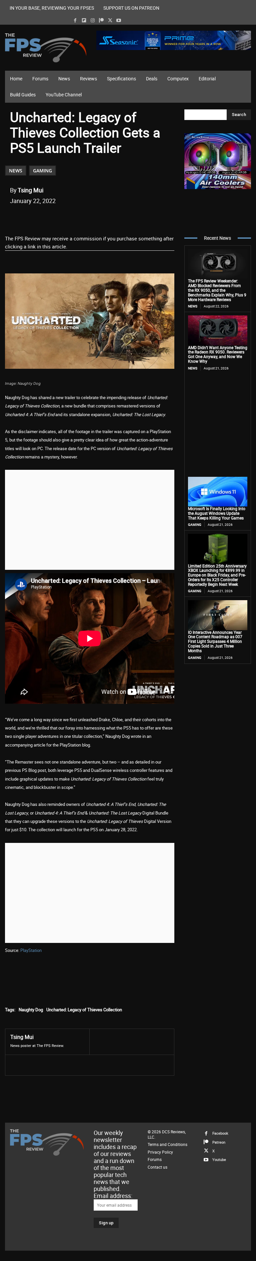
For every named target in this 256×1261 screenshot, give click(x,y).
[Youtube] (119, 20)
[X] (110, 20)
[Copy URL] (118, 217)
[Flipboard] (84, 20)
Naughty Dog (31, 1010)
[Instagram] (92, 20)
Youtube (219, 1159)
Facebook (220, 1133)
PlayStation (31, 950)
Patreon (218, 1142)
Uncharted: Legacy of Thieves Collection (84, 1010)
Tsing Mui (30, 190)
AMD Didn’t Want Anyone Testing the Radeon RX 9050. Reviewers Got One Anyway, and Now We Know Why (217, 354)
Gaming (42, 170)
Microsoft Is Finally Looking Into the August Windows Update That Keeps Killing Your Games (216, 513)
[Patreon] (101, 20)
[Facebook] (75, 20)
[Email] (103, 217)
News (15, 170)
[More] (134, 217)
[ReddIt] (87, 217)
